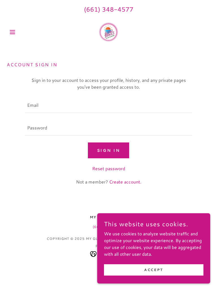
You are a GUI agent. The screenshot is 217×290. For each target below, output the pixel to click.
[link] (108, 32)
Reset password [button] (108, 168)
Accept (153, 269)
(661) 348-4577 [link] (108, 9)
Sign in (108, 150)
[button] (22, 32)
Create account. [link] (125, 181)
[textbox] (108, 105)
